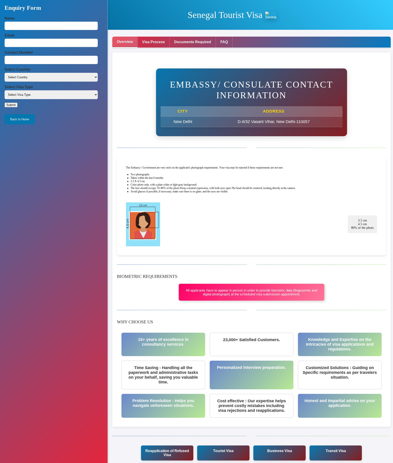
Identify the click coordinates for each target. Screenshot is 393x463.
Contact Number (19, 52)
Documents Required (192, 42)
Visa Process (153, 42)
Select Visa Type (19, 87)
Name (10, 18)
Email (9, 35)
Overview (125, 42)
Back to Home (19, 119)
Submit (11, 105)
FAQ (224, 42)
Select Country (17, 69)
